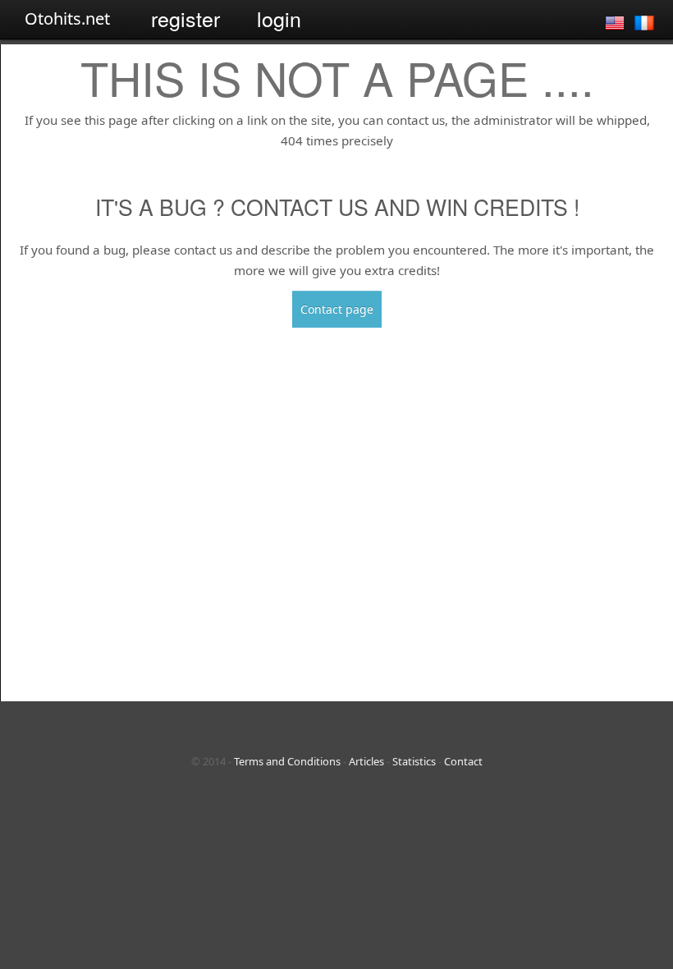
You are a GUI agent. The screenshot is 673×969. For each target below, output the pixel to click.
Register (185, 18)
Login (279, 18)
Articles (366, 761)
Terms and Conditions (287, 761)
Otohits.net (67, 18)
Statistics (414, 761)
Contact (463, 761)
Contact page (336, 309)
